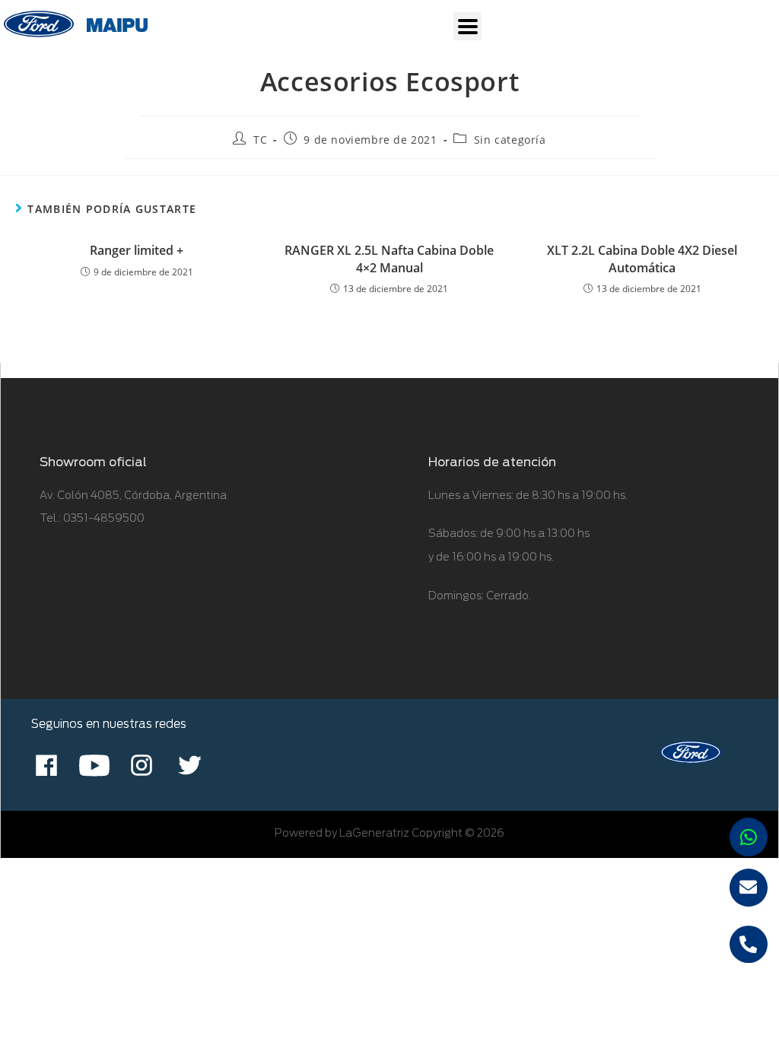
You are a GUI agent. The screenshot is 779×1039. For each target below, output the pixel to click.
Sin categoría (510, 139)
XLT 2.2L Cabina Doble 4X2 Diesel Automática (642, 258)
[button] (467, 26)
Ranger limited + (136, 250)
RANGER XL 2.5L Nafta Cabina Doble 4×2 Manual (389, 258)
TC (260, 139)
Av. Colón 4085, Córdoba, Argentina (133, 495)
